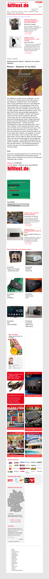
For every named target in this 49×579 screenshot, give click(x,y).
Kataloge (14, 557)
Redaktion (14, 553)
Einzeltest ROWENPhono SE (28, 269)
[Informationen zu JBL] (10, 469)
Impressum (14, 562)
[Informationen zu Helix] (33, 466)
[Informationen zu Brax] (27, 463)
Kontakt (13, 569)
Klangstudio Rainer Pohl (15, 522)
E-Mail (14, 366)
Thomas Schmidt (15, 365)
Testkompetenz (15, 552)
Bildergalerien (15, 555)
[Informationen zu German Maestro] (22, 466)
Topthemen (14, 559)
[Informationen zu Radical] (10, 472)
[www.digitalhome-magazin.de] (10, 483)
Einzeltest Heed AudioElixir (29, 296)
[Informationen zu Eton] (16, 466)
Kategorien (31, 11)
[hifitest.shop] (31, 483)
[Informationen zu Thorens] (22, 472)
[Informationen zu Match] (16, 469)
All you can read (19, 13)
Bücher (13, 550)
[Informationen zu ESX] (10, 466)
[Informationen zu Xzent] (33, 472)
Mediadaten (14, 563)
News (8, 11)
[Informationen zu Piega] (39, 469)
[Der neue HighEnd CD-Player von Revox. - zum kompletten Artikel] (15, 236)
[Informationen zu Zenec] (39, 472)
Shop (13, 13)
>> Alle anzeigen (27, 33)
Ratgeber (9, 13)
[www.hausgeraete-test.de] (16, 483)
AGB (13, 565)
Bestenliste (20, 11)
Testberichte (14, 11)
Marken (26, 11)
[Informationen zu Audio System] (16, 463)
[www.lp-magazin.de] (26, 483)
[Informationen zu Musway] (27, 469)
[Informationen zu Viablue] (27, 472)
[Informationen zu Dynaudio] (33, 463)
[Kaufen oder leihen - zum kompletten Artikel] (15, 45)
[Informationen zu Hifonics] (39, 466)
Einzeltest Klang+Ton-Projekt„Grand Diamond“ (13, 269)
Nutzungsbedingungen (17, 570)
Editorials (14, 561)
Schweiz (11, 513)
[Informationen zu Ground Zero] (27, 466)
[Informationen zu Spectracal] (16, 472)
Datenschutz (15, 566)
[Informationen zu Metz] (22, 469)
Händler (36, 11)
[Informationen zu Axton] (22, 463)
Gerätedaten (15, 554)
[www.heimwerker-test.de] (21, 483)
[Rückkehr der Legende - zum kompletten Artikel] (15, 26)
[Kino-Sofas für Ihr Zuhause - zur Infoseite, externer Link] (15, 219)
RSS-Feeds (14, 558)
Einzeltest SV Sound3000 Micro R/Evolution (29, 323)
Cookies (14, 567)
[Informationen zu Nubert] (33, 469)
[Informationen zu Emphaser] (39, 463)
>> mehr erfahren (12, 355)
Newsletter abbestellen (14, 541)
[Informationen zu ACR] (10, 463)
